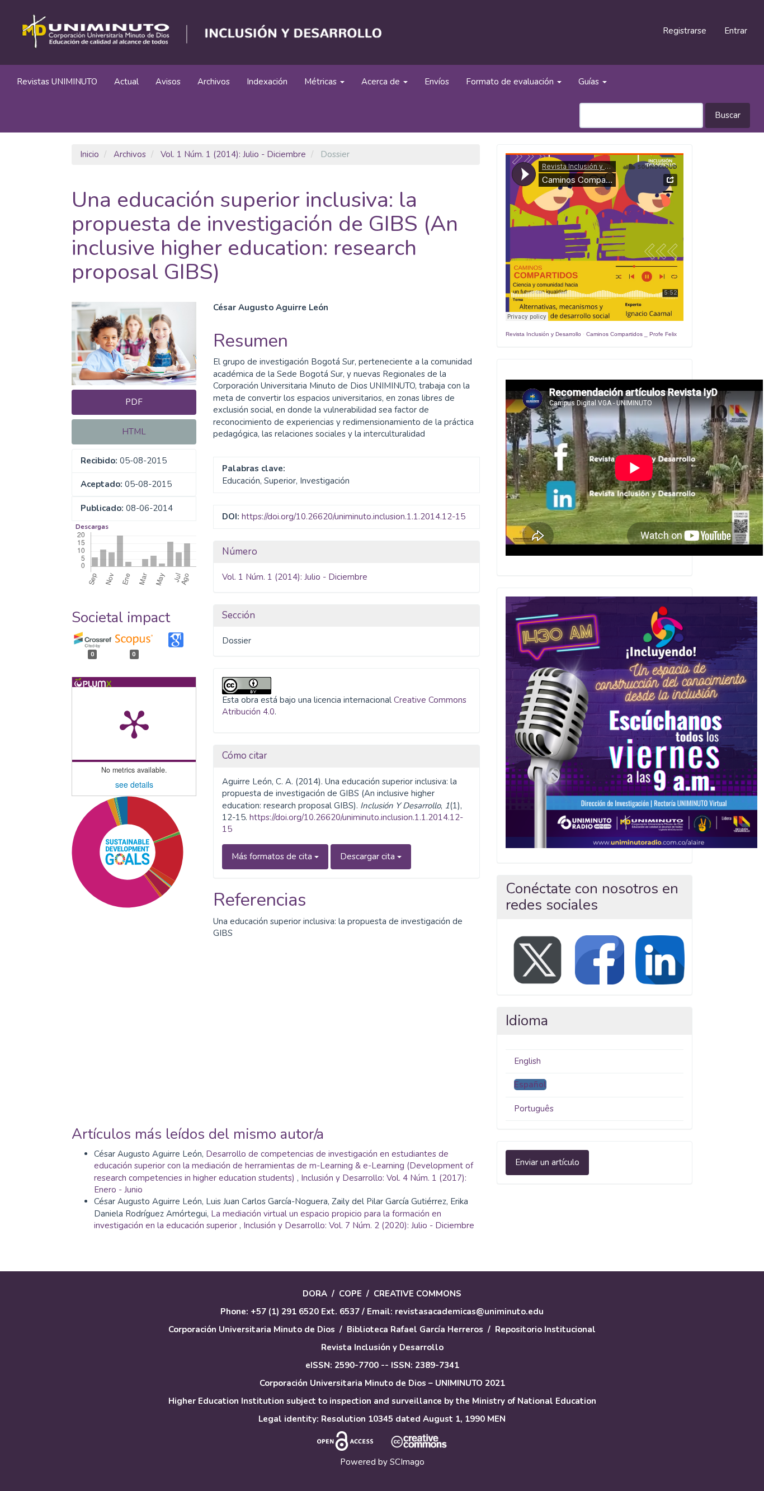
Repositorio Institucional (545, 1329)
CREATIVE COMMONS (417, 1293)
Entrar (735, 30)
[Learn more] (123, 1072)
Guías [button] (589, 81)
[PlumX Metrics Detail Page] (134, 723)
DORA (315, 1293)
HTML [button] (134, 431)
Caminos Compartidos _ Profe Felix (631, 334)
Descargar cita (368, 856)
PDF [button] (134, 402)
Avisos (168, 81)
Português (534, 1108)
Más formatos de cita (273, 856)
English (527, 1061)
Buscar (728, 115)
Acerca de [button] (381, 81)
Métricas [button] (321, 81)
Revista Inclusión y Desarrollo (543, 334)
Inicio (89, 154)
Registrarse (684, 30)
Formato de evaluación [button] (511, 81)
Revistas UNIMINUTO (57, 81)
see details (134, 784)
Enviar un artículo (547, 1162)
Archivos (213, 81)
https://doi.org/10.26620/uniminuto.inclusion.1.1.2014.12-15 (353, 516)
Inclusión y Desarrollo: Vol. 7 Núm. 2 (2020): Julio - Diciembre (358, 1225)
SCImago (407, 1462)
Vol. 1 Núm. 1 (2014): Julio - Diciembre (233, 154)
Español (530, 1084)
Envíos (437, 81)
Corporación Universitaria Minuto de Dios (251, 1329)
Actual (126, 81)
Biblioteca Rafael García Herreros (415, 1329)
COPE (350, 1293)
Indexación (267, 81)
